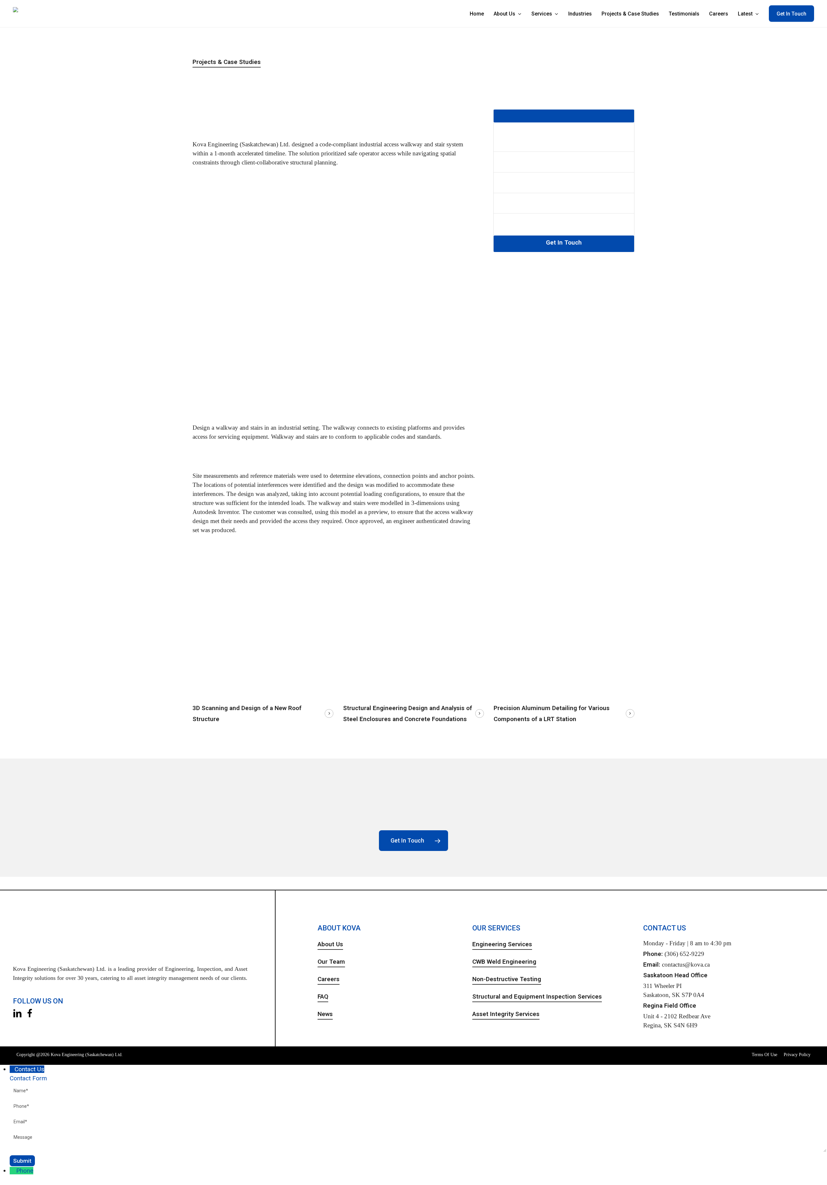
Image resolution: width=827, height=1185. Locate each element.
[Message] (418, 1151)
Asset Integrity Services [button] (505, 1014)
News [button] (325, 1014)
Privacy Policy (797, 1054)
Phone (24, 1170)
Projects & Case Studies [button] (227, 62)
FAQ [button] (323, 996)
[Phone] (13, 1170)
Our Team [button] (331, 961)
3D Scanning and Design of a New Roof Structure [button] (247, 713)
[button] (413, 840)
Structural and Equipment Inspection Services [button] (537, 996)
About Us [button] (330, 944)
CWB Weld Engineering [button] (504, 961)
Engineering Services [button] (502, 944)
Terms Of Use (764, 1054)
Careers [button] (329, 979)
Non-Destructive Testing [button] (506, 979)
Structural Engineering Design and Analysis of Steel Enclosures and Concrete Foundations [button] (407, 713)
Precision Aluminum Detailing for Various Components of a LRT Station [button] (552, 713)
